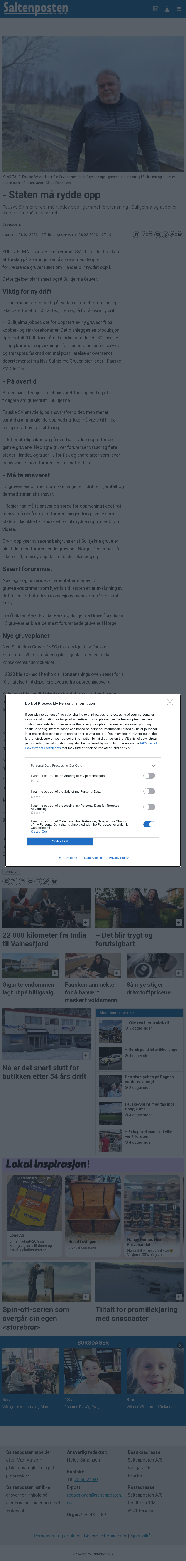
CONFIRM (60, 841)
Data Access (93, 857)
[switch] (149, 776)
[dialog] (93, 780)
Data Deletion (67, 857)
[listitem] (93, 765)
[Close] (171, 703)
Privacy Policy (119, 857)
